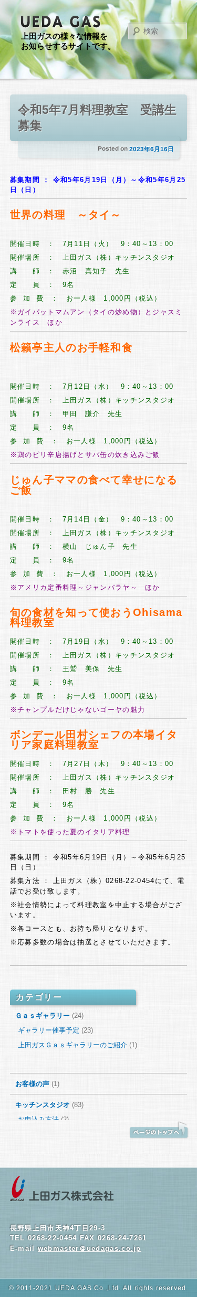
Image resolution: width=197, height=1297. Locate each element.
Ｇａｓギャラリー (42, 1015)
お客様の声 (32, 1084)
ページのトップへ (158, 1130)
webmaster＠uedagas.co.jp (89, 1248)
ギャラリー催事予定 (48, 1030)
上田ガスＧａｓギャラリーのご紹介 (72, 1045)
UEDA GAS (61, 22)
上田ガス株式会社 (62, 1189)
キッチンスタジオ (42, 1105)
